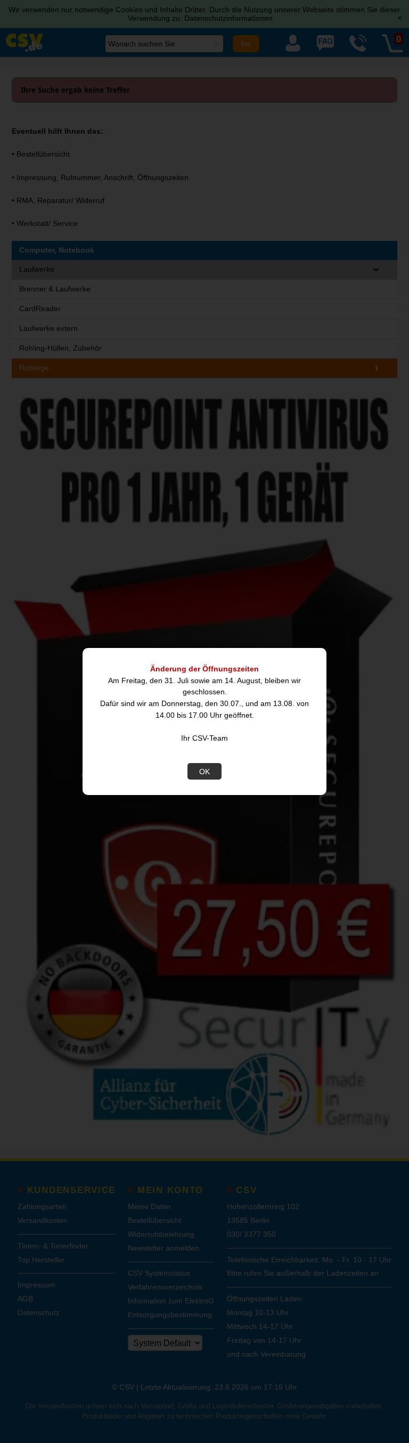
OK (204, 771)
